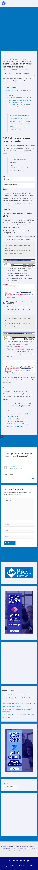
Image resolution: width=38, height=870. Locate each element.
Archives (5, 783)
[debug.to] (28, 861)
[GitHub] (10, 861)
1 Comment (7, 70)
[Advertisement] (19, 26)
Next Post (19, 443)
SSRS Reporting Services (20, 70)
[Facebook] (21, 861)
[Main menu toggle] (34, 3)
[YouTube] (14, 861)
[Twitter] (24, 861)
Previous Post (19, 438)
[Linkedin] (17, 861)
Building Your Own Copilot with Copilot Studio (17, 695)
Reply (32, 478)
